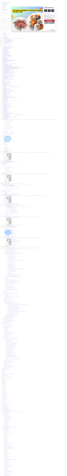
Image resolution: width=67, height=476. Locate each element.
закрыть (49, 22)
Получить (49, 20)
